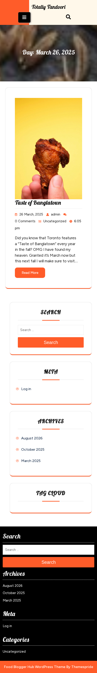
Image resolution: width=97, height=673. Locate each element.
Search (51, 342)
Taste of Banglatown (38, 202)
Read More (30, 273)
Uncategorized (54, 221)
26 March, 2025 (31, 214)
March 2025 (31, 461)
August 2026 (32, 438)
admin (55, 214)
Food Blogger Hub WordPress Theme (34, 667)
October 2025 (32, 449)
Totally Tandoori (48, 7)
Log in (26, 389)
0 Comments (25, 221)
